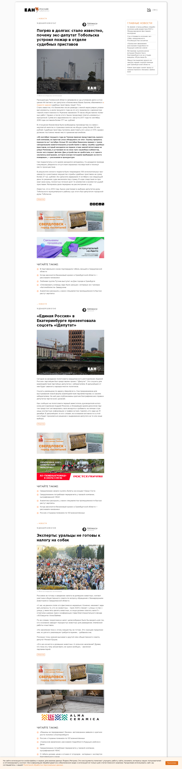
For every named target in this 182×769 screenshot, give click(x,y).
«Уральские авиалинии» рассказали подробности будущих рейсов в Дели (70, 743)
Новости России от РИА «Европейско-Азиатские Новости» (32, 10)
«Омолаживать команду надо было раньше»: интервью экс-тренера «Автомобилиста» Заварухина (70, 286)
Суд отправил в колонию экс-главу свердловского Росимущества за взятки (139, 38)
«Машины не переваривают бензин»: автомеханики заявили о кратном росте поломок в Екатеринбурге (71, 734)
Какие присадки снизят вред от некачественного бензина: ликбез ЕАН (141, 70)
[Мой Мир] (100, 204)
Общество (40, 199)
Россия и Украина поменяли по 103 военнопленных (62, 513)
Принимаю (171, 763)
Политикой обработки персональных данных (43, 765)
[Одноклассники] (94, 204)
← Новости (42, 18)
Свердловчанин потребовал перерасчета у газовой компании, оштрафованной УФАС (67, 496)
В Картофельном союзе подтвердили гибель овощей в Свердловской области (71, 270)
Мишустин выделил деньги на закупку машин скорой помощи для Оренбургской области (140, 62)
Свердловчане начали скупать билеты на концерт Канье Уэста (67, 491)
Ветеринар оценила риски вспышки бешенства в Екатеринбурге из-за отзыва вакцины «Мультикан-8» (139, 54)
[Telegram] (97, 204)
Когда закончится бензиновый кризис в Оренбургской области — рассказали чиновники (69, 276)
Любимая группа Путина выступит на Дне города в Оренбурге (67, 281)
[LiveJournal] (103, 204)
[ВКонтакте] (91, 204)
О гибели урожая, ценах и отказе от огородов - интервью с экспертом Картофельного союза (71, 755)
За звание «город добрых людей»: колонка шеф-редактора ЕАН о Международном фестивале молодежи (141, 30)
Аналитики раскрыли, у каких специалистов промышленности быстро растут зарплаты (71, 292)
